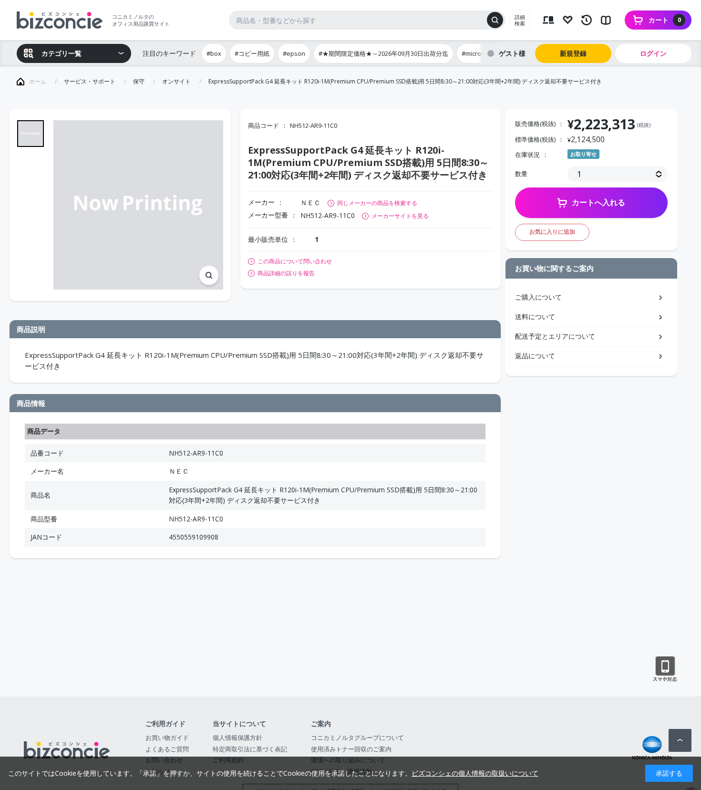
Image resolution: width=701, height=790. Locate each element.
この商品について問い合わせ (295, 261)
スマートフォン (665, 669)
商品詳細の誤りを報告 (286, 273)
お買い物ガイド (167, 737)
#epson (294, 53)
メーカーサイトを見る (400, 216)
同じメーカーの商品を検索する (377, 203)
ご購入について (538, 296)
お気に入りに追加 (552, 232)
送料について (535, 316)
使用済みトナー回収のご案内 (351, 749)
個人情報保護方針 (237, 737)
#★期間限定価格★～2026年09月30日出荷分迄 (383, 53)
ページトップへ (680, 740)
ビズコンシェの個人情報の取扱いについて (475, 773)
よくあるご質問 (167, 749)
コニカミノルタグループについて (357, 737)
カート (665, 19)
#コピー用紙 (252, 53)
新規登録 (573, 53)
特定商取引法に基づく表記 (250, 749)
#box (213, 53)
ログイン (653, 53)
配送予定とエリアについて (555, 336)
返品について (535, 355)
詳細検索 (520, 20)
